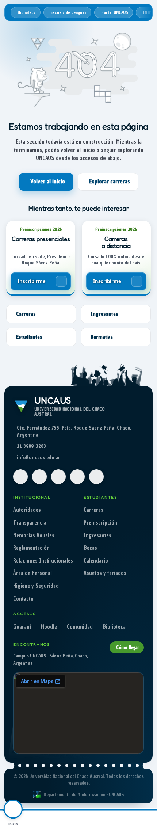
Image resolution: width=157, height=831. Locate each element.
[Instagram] (39, 476)
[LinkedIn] (96, 476)
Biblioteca (114, 626)
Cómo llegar (127, 647)
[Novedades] (118, 819)
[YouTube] (58, 476)
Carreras (93, 510)
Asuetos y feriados (105, 573)
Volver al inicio (47, 181)
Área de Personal (32, 573)
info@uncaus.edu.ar (38, 457)
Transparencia (29, 522)
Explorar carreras (109, 181)
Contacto (23, 598)
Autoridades (27, 510)
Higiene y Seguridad (36, 586)
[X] (77, 476)
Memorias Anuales (33, 535)
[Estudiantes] (65, 819)
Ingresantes (97, 535)
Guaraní (22, 626)
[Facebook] (20, 476)
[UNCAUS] (91, 819)
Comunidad (80, 626)
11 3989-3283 (31, 446)
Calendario (96, 560)
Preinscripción (100, 522)
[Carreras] (39, 819)
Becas (90, 548)
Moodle (49, 626)
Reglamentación (31, 548)
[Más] (144, 819)
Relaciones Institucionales (43, 560)
